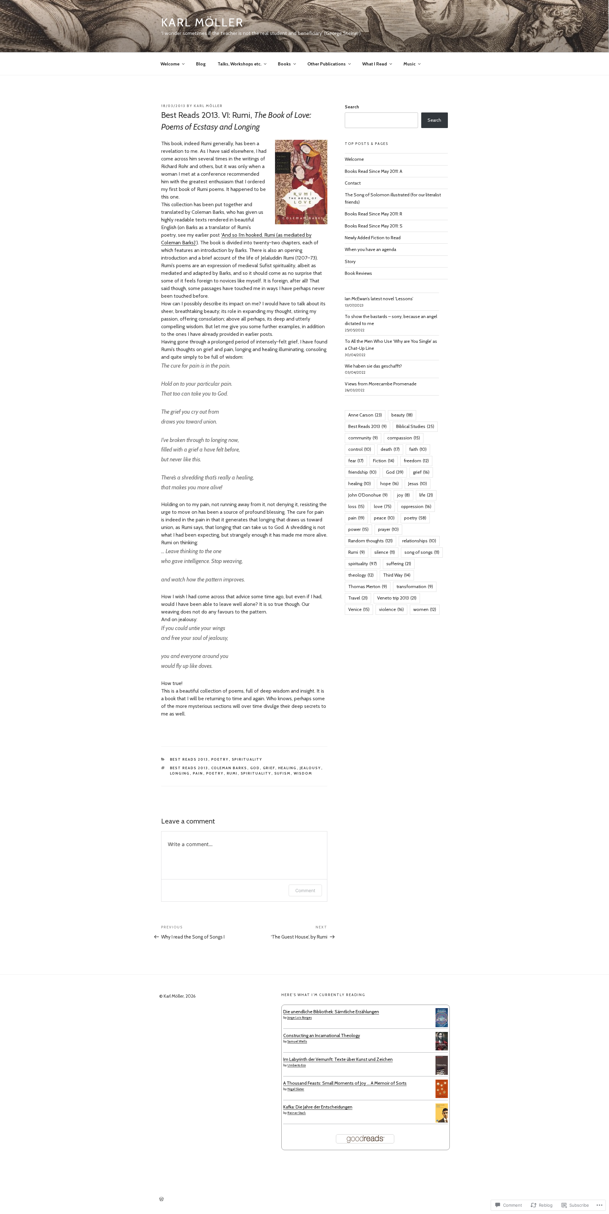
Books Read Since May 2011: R (373, 214)
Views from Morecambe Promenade (380, 384)
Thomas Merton (367, 586)
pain (198, 773)
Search (352, 107)
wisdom (303, 773)
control (359, 449)
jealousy (310, 768)
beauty (402, 415)
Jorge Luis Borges (299, 1017)
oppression (416, 506)
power (358, 529)
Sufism (282, 773)
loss (356, 506)
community (363, 438)
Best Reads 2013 (189, 759)
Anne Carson (365, 415)
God (255, 768)
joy (403, 495)
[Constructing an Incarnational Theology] (441, 1049)
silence (384, 552)
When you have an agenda (370, 249)
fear (355, 461)
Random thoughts (370, 541)
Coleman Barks (229, 768)
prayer (388, 529)
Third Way (396, 575)
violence (391, 609)
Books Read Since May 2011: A (373, 171)
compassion (403, 438)
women (424, 609)
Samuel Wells (297, 1041)
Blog (201, 64)
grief (269, 768)
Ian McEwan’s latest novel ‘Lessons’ (379, 299)
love (382, 506)
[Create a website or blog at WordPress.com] (161, 1199)
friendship (362, 472)
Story (350, 261)
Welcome (170, 64)
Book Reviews (358, 273)
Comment (305, 890)
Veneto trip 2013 (396, 598)
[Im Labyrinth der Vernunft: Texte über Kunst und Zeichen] (441, 1073)
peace (384, 518)
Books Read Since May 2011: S (374, 226)
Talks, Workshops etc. (239, 64)
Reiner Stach (296, 1113)
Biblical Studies (415, 426)
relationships (419, 541)
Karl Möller (202, 22)
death (390, 449)
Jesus (417, 483)
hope (389, 483)
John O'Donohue (368, 495)
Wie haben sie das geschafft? (373, 366)
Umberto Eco (296, 1065)
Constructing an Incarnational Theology (321, 1035)
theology (361, 575)
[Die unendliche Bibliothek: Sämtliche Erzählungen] (441, 1026)
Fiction (383, 461)
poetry (220, 759)
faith (418, 449)
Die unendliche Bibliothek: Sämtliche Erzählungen (331, 1011)
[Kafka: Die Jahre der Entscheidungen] (441, 1121)
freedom (416, 461)
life (426, 495)
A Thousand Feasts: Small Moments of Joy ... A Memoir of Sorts (345, 1083)
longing (180, 773)
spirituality (247, 759)
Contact (353, 183)
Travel (358, 598)
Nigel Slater (295, 1089)
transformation (414, 586)
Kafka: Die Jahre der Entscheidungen (317, 1107)
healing (287, 768)
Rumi (232, 773)
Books (284, 64)
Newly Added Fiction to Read (373, 238)
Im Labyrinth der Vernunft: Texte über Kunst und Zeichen (338, 1059)
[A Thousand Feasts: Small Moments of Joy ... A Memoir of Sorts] (441, 1096)
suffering (398, 563)
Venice (359, 609)
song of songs (421, 552)
